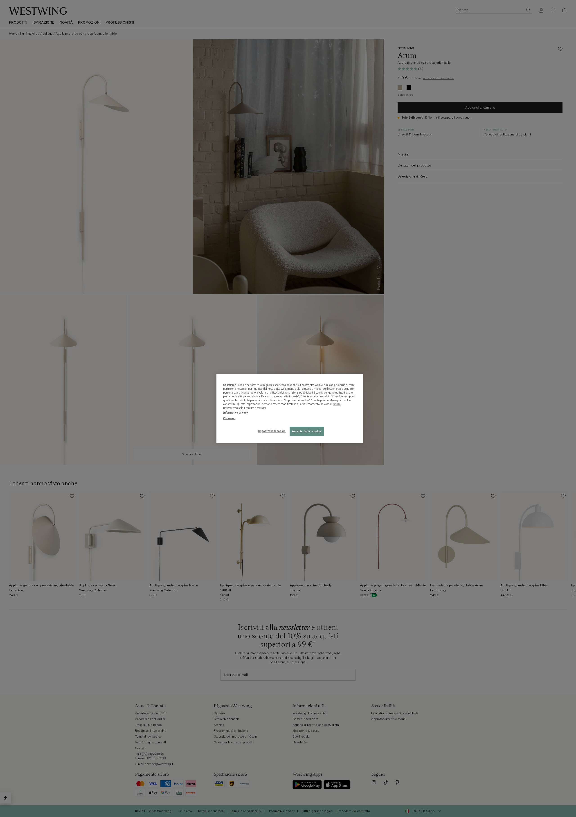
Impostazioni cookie (272, 431)
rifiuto (337, 404)
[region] (289, 408)
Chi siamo (229, 418)
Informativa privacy (235, 412)
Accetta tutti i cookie (307, 431)
